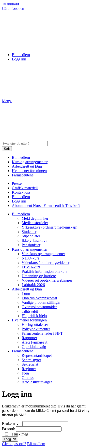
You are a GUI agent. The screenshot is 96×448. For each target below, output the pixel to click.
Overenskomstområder (39, 307)
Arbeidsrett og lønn (27, 166)
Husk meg (20, 434)
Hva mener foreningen (29, 171)
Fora (25, 373)
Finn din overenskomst (39, 298)
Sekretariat (30, 364)
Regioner (29, 369)
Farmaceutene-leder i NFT (42, 333)
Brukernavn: (11, 423)
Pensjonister (31, 245)
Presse (17, 183)
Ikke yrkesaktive (34, 240)
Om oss (27, 378)
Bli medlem (21, 55)
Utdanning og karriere (39, 276)
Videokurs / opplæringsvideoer (45, 262)
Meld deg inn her (35, 218)
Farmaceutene (22, 175)
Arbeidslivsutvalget (37, 382)
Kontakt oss (21, 192)
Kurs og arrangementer (30, 162)
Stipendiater (31, 236)
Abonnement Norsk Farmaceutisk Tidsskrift (46, 205)
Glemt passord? (14, 444)
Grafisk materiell (25, 188)
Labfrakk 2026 (33, 285)
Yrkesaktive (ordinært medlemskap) (49, 227)
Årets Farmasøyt (34, 342)
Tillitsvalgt (30, 311)
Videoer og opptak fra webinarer (47, 280)
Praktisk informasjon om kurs (44, 271)
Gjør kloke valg (34, 347)
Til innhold (10, 4)
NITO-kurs (30, 258)
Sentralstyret (31, 360)
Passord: (8, 429)
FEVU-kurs (31, 267)
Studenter (29, 232)
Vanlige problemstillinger (41, 302)
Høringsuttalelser (35, 324)
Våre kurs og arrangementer (43, 254)
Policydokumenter (36, 329)
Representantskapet (37, 355)
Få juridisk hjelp (34, 316)
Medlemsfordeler (35, 223)
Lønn (26, 293)
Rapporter (29, 338)
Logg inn (19, 59)
